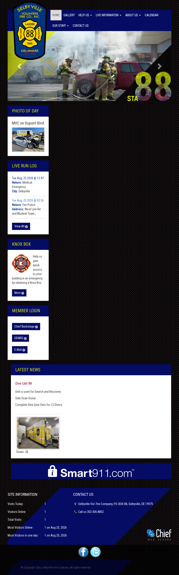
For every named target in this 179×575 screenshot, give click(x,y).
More (17, 293)
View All (19, 226)
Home (56, 15)
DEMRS (19, 338)
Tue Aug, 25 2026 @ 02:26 (28, 200)
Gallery (69, 15)
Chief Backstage (24, 326)
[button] (20, 66)
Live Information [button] (107, 15)
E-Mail (18, 349)
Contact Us (81, 25)
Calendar (151, 15)
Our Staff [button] (59, 25)
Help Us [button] (84, 15)
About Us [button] (132, 15)
